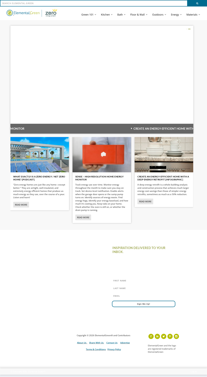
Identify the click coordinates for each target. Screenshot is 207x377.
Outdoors (157, 14)
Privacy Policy (114, 349)
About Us (82, 342)
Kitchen (105, 14)
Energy (175, 14)
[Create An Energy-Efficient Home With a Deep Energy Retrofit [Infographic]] (164, 154)
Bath (120, 14)
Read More (21, 204)
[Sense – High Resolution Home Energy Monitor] (102, 154)
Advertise (125, 342)
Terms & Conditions (96, 349)
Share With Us (96, 342)
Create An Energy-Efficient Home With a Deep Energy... (59, 128)
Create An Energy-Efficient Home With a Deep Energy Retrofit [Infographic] (163, 178)
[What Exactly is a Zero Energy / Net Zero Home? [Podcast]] (39, 154)
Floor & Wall (137, 14)
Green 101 (87, 14)
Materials (191, 14)
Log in (194, 371)
